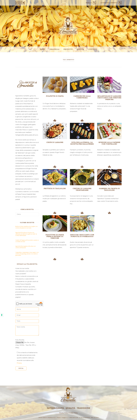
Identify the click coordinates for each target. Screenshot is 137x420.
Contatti (92, 49)
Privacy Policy (63, 413)
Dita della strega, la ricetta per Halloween (82, 143)
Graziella (54, 49)
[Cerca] (36, 213)
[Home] (68, 36)
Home (42, 49)
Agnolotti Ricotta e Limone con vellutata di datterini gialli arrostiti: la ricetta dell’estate (26, 234)
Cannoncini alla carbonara (82, 97)
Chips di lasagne (54, 142)
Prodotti (68, 49)
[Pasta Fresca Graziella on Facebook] (16, 2)
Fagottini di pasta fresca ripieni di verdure (55, 236)
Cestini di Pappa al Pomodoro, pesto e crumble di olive (27, 240)
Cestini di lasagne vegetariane (82, 189)
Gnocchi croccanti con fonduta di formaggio (82, 235)
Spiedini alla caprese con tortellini (109, 143)
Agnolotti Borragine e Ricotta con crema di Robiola (25, 246)
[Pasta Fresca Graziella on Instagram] (20, 2)
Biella (89, 3)
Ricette (80, 49)
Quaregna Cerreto (109, 3)
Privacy (19, 363)
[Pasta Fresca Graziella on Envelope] (23, 2)
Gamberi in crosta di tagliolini (109, 189)
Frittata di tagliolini (55, 188)
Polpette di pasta (55, 96)
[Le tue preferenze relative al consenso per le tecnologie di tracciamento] (2, 315)
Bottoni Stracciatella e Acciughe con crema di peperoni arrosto (26, 227)
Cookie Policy (73, 413)
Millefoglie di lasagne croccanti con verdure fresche (109, 97)
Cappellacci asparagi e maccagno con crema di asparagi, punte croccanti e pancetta (27, 254)
